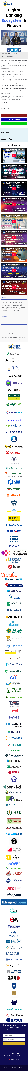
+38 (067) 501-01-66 (14, 1058)
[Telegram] (18, 1053)
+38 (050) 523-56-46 (14, 1059)
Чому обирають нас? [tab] (6, 329)
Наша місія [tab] (4, 316)
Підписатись (14, 1043)
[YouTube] (13, 1053)
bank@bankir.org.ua (9, 1055)
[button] (2, 37)
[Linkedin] (15, 1053)
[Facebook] (10, 1053)
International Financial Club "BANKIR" (17, 1067)
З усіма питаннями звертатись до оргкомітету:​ (14, 128)
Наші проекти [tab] (5, 319)
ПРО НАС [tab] (4, 297)
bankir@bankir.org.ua (19, 1055)
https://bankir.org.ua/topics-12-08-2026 (9, 103)
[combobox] (5, 1039)
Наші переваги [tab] (5, 322)
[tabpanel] (14, 307)
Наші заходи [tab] (4, 326)
